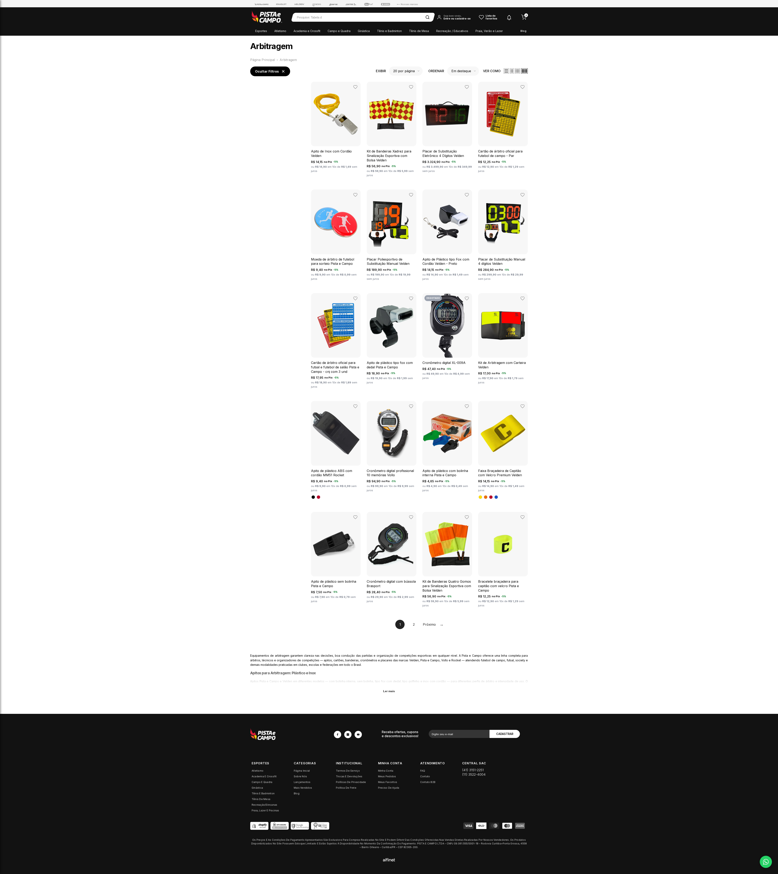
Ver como (492, 71)
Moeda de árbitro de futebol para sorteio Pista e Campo (332, 261)
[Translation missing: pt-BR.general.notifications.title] (509, 16)
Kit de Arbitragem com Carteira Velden (502, 365)
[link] (288, 734)
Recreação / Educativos (452, 31)
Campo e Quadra (339, 31)
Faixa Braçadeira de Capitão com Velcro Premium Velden (500, 473)
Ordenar (436, 71)
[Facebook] (337, 734)
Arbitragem (288, 60)
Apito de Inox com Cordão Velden (331, 153)
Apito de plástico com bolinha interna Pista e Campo (445, 473)
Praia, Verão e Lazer (489, 31)
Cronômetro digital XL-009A (444, 363)
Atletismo (280, 31)
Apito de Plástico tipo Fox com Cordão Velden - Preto (445, 261)
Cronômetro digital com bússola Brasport (391, 583)
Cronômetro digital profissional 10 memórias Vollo (390, 473)
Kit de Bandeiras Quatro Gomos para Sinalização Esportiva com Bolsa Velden (446, 585)
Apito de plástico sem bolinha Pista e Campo (333, 583)
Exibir (381, 71)
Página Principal (262, 60)
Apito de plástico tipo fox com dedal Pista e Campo (390, 365)
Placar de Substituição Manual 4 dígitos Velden (501, 261)
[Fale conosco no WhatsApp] (766, 862)
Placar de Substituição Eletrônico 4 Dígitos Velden (443, 153)
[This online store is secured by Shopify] (259, 826)
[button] (406, 71)
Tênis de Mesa (419, 31)
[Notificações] (509, 17)
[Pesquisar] (427, 17)
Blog (523, 30)
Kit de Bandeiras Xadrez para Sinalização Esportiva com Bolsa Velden (389, 155)
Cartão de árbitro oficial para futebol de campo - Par (500, 153)
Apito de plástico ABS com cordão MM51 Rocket (331, 473)
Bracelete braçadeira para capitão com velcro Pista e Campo (498, 585)
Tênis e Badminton (389, 31)
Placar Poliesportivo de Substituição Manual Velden (388, 261)
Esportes (261, 31)
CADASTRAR (504, 734)
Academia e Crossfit (307, 31)
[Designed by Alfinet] (389, 860)
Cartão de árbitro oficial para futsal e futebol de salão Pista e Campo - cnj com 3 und (335, 367)
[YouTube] (358, 734)
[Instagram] (348, 734)
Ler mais (389, 691)
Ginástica (364, 31)
